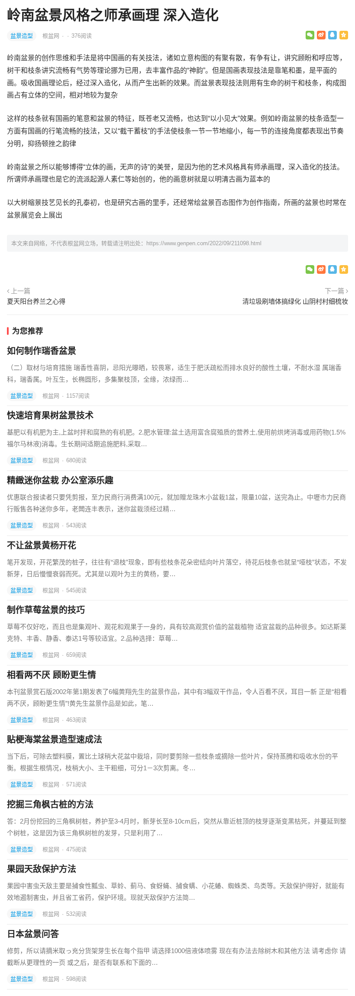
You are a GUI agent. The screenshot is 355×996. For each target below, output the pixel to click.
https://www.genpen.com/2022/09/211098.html (203, 243)
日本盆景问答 (33, 934)
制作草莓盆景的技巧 (46, 610)
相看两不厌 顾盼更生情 (51, 675)
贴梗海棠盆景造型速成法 (54, 739)
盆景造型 (21, 35)
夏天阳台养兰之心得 (36, 301)
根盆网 (51, 35)
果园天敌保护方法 (41, 869)
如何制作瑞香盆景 (41, 351)
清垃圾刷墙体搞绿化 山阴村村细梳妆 (295, 301)
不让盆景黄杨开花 (41, 545)
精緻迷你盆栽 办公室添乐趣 (60, 480)
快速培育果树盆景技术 (50, 415)
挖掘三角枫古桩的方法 (50, 804)
